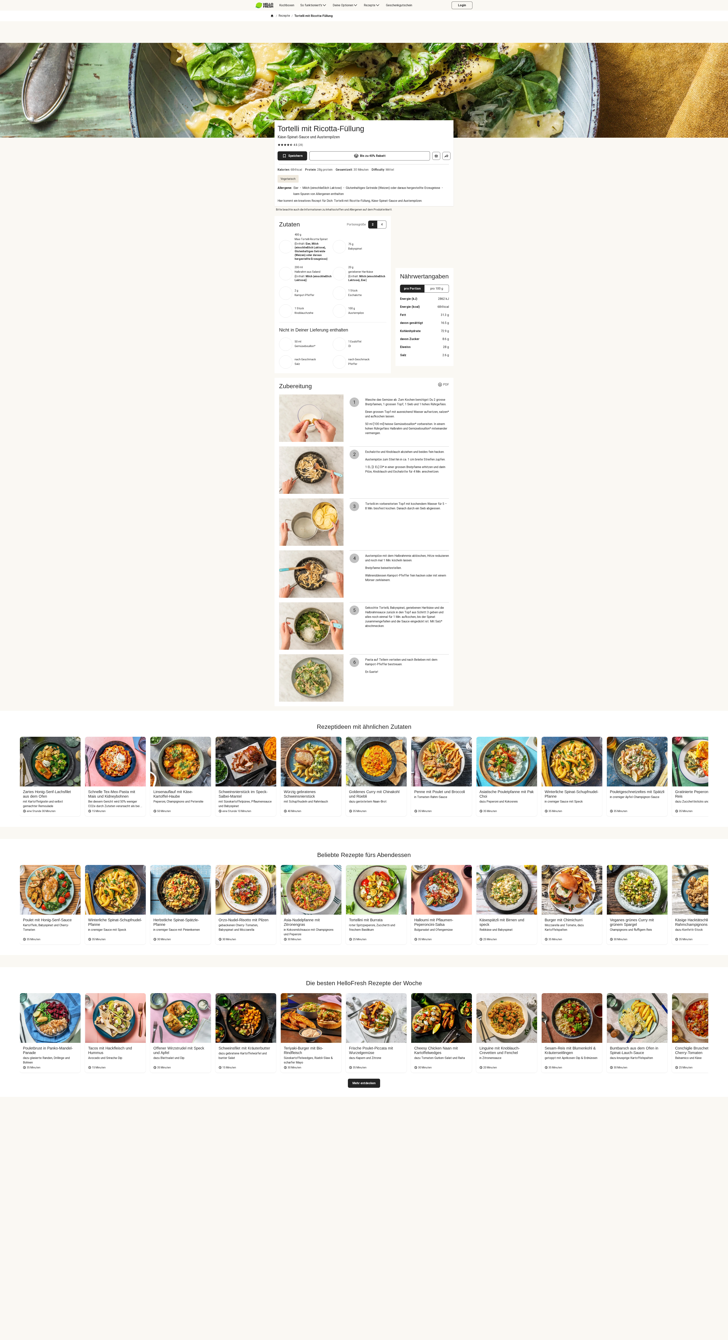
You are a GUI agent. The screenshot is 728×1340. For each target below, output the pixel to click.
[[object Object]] (436, 156)
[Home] (272, 16)
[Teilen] (446, 156)
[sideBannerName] (424, 239)
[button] (332, 224)
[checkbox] (279, 144)
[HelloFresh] (264, 5)
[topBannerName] (364, 32)
